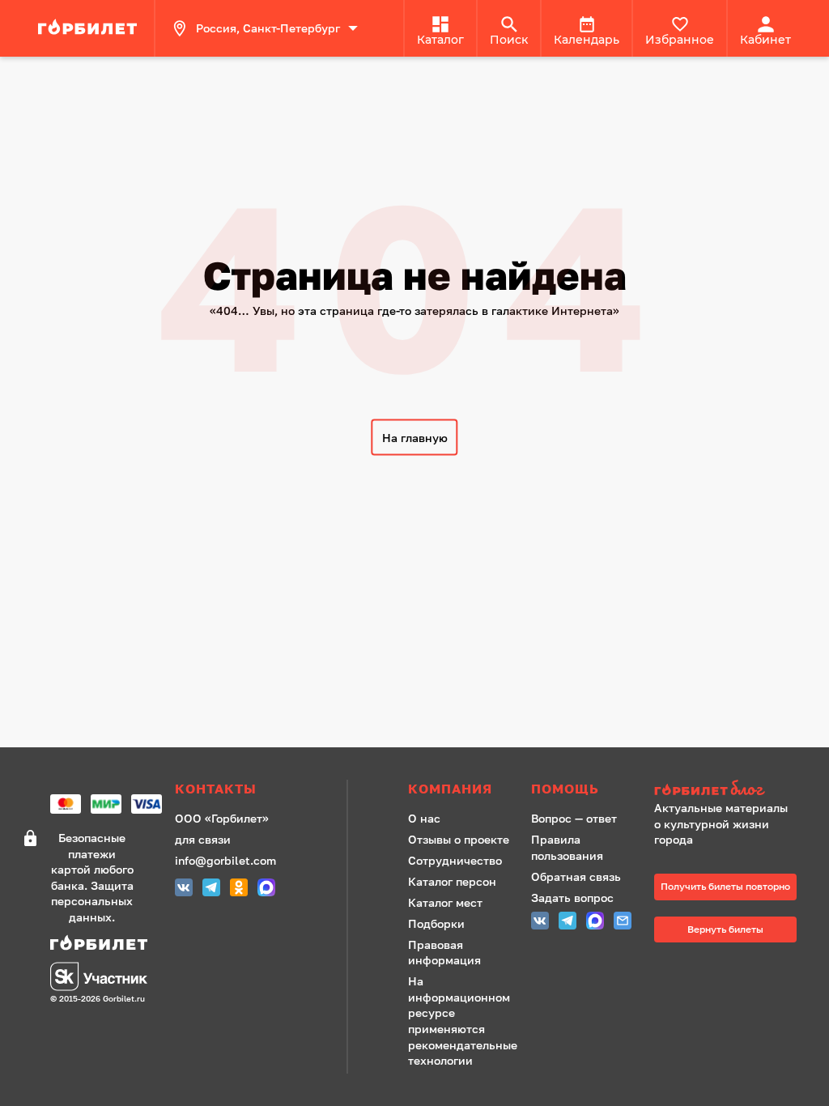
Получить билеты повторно (725, 886)
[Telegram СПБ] (211, 889)
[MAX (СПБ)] (266, 889)
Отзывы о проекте (458, 839)
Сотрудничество (455, 860)
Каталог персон (452, 881)
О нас (424, 818)
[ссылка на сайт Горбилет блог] (725, 790)
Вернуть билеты (725, 929)
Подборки (436, 923)
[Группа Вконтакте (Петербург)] (184, 889)
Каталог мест (445, 902)
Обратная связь (576, 876)
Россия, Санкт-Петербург (268, 28)
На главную (415, 438)
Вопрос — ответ (574, 818)
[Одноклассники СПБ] (239, 889)
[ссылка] (90, 28)
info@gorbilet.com (225, 860)
